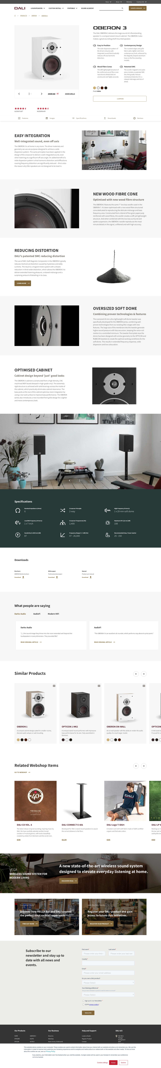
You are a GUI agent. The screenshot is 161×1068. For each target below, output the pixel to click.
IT (15, 15)
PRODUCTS (23, 15)
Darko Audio (20, 613)
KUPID (32, 1039)
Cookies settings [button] (102, 1063)
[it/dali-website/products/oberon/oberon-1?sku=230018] (25, 739)
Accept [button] (113, 1063)
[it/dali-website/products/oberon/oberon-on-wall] (125, 704)
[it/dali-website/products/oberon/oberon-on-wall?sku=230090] (111, 739)
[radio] (94, 87)
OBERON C (33, 1036)
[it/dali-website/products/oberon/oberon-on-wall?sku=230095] (108, 739)
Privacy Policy (50, 1051)
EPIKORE (17, 1039)
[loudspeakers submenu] (44, 8)
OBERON (34, 15)
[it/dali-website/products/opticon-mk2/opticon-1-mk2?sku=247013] (70, 739)
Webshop (51, 1039)
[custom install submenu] (63, 8)
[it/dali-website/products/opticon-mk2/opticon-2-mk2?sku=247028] (153, 739)
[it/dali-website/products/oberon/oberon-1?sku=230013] (22, 739)
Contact (84, 1041)
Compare (120, 99)
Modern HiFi (53, 613)
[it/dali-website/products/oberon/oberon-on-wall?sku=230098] (119, 739)
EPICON (16, 1041)
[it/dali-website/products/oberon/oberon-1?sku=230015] (18, 739)
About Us (50, 1036)
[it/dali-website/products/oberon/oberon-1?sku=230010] (29, 739)
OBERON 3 (44, 15)
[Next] (144, 674)
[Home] (19, 8)
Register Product (87, 1039)
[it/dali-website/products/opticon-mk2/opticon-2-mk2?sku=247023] (156, 739)
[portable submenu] (76, 8)
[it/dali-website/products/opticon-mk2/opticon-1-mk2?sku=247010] (67, 739)
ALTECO (32, 1041)
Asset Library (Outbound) (55, 1041)
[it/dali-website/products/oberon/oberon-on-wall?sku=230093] (115, 739)
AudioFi (36, 613)
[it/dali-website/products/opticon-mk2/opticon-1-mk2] (80, 704)
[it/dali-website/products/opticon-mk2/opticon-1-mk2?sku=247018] (63, 739)
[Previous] (136, 674)
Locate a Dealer (86, 1036)
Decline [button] (123, 1063)
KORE (16, 1036)
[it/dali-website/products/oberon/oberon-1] (35, 704)
